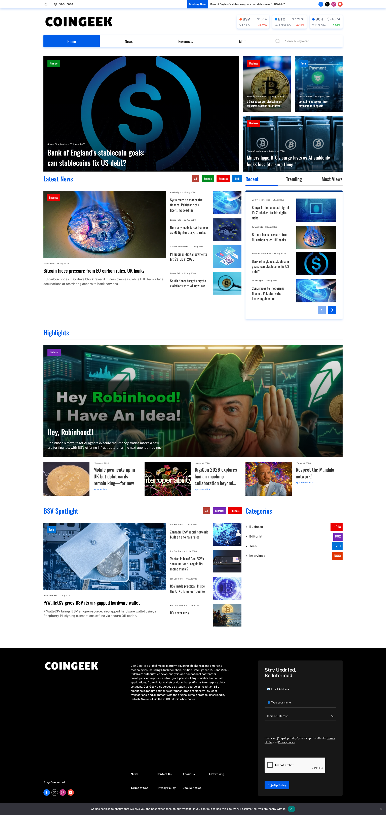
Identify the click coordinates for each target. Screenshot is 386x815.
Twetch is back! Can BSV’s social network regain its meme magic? (187, 563)
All (195, 178)
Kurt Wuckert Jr (306, 482)
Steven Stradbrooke (57, 144)
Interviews (257, 556)
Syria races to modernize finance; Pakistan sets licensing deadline (186, 205)
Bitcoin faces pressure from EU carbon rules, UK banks (94, 270)
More (242, 41)
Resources (185, 41)
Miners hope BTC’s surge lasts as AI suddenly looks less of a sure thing (288, 161)
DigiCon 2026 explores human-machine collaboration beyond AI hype (216, 476)
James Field (48, 263)
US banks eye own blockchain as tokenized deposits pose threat (264, 103)
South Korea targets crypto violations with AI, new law (188, 283)
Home (71, 41)
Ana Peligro (175, 192)
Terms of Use (139, 787)
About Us (189, 774)
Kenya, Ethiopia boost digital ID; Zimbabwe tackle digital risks (270, 212)
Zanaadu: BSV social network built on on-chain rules (189, 534)
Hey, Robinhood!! (70, 432)
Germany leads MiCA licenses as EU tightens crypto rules (189, 230)
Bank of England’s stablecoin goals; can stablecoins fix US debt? (247, 4)
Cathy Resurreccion (179, 246)
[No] (381, 809)
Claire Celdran (204, 489)
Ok (291, 808)
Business (253, 63)
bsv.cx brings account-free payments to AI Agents (313, 103)
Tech (303, 63)
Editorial (54, 352)
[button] (322, 310)
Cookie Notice (192, 787)
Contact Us (164, 774)
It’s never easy (179, 612)
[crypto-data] (253, 22)
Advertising (216, 774)
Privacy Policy (166, 787)
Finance (53, 63)
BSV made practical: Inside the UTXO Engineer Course (187, 589)
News (128, 41)
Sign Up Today (277, 785)
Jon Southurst (305, 96)
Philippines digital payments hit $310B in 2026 (188, 257)
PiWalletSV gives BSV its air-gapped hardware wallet (91, 602)
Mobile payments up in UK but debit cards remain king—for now (114, 476)
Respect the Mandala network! (315, 473)
